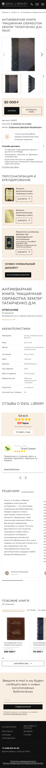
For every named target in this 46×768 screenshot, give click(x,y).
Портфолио (8, 738)
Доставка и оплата (30, 727)
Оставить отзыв (23, 432)
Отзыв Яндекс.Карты (11, 469)
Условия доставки (10, 167)
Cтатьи (27, 735)
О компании (9, 727)
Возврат (28, 731)
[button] (42, 54)
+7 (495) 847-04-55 (10, 748)
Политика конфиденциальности (15, 714)
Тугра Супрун (28, 448)
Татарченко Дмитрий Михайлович (25, 127)
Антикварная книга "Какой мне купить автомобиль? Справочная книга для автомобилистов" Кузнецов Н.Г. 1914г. (14, 644)
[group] (23, 54)
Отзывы (6, 735)
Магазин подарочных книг (13, 763)
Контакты (7, 731)
